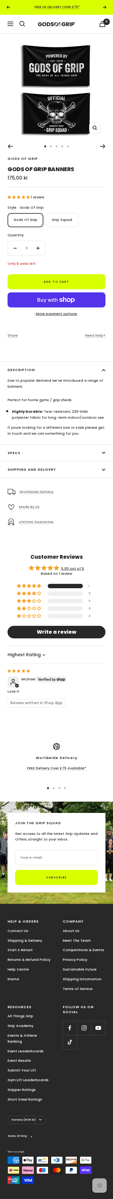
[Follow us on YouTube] (98, 1028)
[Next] (102, 146)
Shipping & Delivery (25, 940)
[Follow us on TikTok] (70, 1042)
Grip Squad (62, 219)
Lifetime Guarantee (36, 521)
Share (13, 335)
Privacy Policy (75, 959)
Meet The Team (77, 940)
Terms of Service (78, 988)
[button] (19, 197)
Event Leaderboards (26, 1051)
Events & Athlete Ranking (22, 1038)
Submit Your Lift (22, 1070)
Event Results (19, 1060)
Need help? (95, 335)
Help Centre (18, 969)
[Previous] (10, 146)
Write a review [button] (56, 632)
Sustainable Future (80, 969)
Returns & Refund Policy (29, 959)
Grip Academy (20, 1025)
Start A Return (20, 949)
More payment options (56, 313)
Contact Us (18, 930)
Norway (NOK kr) (24, 1120)
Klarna (13, 979)
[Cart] (102, 24)
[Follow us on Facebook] (70, 1028)
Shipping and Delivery (32, 469)
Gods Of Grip (23, 158)
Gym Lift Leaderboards (28, 1079)
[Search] (22, 24)
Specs (14, 452)
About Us (71, 930)
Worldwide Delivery (36, 491)
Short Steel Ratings (25, 1099)
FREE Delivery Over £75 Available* (56, 768)
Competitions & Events (83, 949)
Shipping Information (82, 979)
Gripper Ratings (22, 1089)
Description (21, 369)
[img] (19, 670)
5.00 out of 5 (72, 568)
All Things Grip (20, 1015)
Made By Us (29, 506)
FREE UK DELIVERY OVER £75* (57, 7)
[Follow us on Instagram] (84, 1028)
